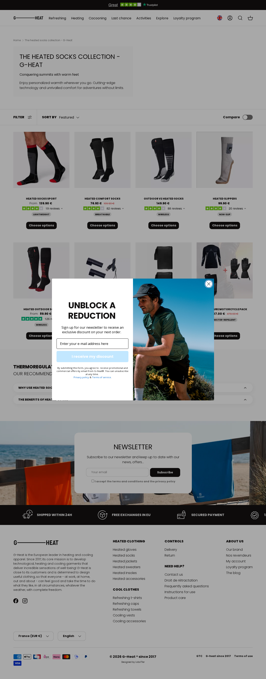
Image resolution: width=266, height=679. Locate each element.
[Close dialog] (208, 284)
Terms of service (101, 377)
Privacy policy (81, 377)
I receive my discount (92, 356)
